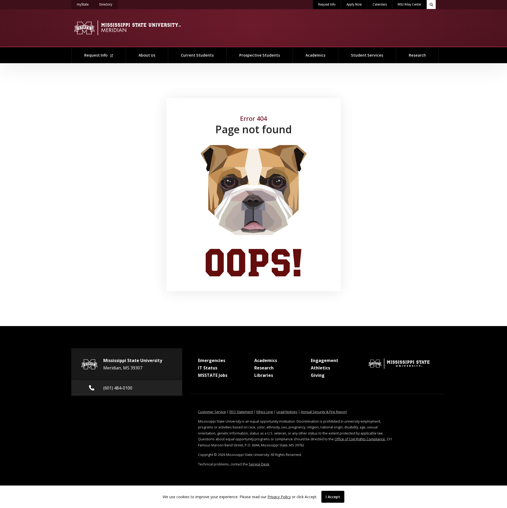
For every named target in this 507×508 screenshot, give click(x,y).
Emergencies (211, 360)
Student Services (367, 55)
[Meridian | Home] (127, 27)
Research (417, 55)
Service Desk (259, 464)
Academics (315, 55)
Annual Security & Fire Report (324, 411)
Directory (108, 4)
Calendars (380, 4)
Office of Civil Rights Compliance (360, 439)
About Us (147, 55)
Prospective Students (259, 55)
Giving (318, 375)
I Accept (333, 496)
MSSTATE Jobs (212, 375)
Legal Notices (286, 411)
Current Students (197, 55)
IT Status (207, 368)
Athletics (320, 368)
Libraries (263, 375)
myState (85, 4)
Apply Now (354, 4)
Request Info (327, 4)
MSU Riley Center (409, 4)
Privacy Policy (279, 496)
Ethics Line (264, 411)
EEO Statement (241, 411)
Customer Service (212, 411)
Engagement (324, 360)
